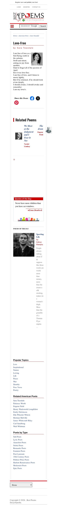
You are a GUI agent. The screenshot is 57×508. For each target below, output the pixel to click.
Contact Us (36, 7)
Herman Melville (20, 417)
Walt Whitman (19, 426)
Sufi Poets (17, 436)
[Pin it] (16, 102)
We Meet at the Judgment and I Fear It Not (29, 133)
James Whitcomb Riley (22, 420)
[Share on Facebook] (32, 98)
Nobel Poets (18, 445)
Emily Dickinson (20, 412)
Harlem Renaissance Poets (24, 462)
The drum (40, 127)
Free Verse (17, 387)
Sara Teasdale (19, 400)
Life (14, 375)
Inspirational (18, 367)
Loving (16, 373)
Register (26, 7)
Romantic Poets (19, 448)
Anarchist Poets (19, 442)
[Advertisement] (28, 176)
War (15, 381)
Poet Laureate (19, 454)
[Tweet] (38, 98)
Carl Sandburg (19, 423)
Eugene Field (18, 406)
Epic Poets (17, 468)
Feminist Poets (19, 451)
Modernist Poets (20, 465)
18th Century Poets (21, 456)
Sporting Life (40, 235)
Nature (16, 370)
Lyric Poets (17, 439)
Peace (15, 378)
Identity (16, 384)
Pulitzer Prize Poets (21, 459)
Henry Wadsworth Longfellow (25, 409)
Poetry (16, 390)
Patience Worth (19, 403)
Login (19, 7)
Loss (15, 364)
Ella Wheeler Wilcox (21, 414)
